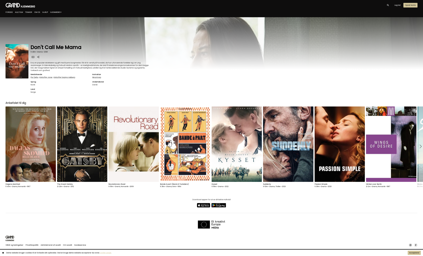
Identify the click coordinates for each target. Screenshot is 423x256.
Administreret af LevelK (51, 245)
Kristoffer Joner (45, 77)
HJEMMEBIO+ (56, 12)
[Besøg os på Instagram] (410, 245)
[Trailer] (33, 57)
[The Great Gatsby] (82, 144)
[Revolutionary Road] (134, 144)
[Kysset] (237, 144)
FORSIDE (9, 12)
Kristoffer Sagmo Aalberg (64, 77)
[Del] (38, 57)
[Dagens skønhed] (31, 144)
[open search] (388, 5)
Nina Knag (96, 77)
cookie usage (105, 252)
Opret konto (410, 5)
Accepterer (414, 252)
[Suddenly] (288, 144)
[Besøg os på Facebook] (415, 245)
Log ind (397, 5)
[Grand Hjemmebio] (10, 238)
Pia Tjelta (34, 77)
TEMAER (28, 12)
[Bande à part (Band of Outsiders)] (185, 144)
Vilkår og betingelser (14, 245)
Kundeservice (80, 245)
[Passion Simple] (340, 144)
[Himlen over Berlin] (391, 144)
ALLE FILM (19, 12)
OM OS (37, 12)
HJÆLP (45, 12)
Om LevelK (67, 245)
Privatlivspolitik (32, 245)
